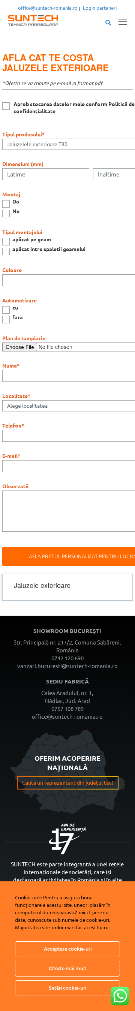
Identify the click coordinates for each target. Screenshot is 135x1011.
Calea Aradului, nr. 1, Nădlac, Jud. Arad (67, 697)
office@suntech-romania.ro (48, 7)
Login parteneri (100, 7)
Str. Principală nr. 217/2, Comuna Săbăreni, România (67, 646)
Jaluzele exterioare (55, 67)
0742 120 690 (67, 658)
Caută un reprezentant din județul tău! (67, 783)
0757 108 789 (67, 709)
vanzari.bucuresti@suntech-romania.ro (67, 666)
